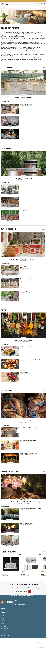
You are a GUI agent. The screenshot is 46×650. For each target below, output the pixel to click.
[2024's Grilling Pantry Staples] (23, 325)
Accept (22, 647)
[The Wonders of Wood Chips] (23, 405)
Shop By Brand (18, 605)
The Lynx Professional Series (26, 185)
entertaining (10, 450)
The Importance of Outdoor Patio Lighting (29, 453)
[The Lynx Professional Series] (10, 189)
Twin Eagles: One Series (25, 210)
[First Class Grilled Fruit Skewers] (10, 351)
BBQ (10, 356)
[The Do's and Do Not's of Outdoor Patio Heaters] (10, 514)
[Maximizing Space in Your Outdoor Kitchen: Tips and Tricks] (10, 270)
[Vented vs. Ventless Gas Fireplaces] (10, 540)
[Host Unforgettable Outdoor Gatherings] (10, 445)
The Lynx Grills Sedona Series (23, 178)
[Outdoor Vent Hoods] (10, 296)
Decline (36, 647)
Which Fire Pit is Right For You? (26, 523)
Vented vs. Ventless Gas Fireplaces (27, 536)
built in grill (10, 194)
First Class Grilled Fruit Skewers (27, 346)
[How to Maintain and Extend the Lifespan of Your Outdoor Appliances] (10, 432)
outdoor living (10, 519)
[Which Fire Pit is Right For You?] (10, 528)
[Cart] (41, 3)
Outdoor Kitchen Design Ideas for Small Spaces (23, 259)
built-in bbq (23, 337)
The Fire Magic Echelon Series (26, 198)
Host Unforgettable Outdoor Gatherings (28, 440)
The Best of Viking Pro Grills (26, 104)
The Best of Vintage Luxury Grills (23, 97)
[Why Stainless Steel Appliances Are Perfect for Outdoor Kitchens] (10, 283)
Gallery (2, 623)
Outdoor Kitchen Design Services (21, 602)
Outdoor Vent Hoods (24, 291)
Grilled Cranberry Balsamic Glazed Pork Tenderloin (31, 359)
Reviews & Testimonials (5, 612)
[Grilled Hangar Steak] (10, 377)
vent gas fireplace (10, 545)
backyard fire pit (23, 499)
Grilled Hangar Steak (24, 372)
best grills (23, 95)
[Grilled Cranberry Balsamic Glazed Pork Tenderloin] (10, 364)
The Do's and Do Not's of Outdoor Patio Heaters (30, 508)
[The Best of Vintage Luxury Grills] (23, 82)
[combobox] (23, 7)
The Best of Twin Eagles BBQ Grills (27, 117)
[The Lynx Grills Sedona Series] (23, 163)
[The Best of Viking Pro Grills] (10, 109)
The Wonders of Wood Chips (23, 421)
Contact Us (3, 615)
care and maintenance (9, 437)
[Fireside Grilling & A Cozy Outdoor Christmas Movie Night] (23, 486)
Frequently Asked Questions (6, 610)
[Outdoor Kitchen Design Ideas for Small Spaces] (23, 244)
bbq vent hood (23, 256)
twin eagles (9, 220)
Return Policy (3, 614)
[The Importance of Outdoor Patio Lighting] (10, 458)
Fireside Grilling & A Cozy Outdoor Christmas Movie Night (23, 502)
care (10, 288)
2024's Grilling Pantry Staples (23, 340)
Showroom (3, 622)
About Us (3, 620)
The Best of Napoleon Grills (26, 129)
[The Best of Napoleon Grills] (10, 134)
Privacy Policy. (20, 643)
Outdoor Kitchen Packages (20, 604)
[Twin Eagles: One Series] (10, 215)
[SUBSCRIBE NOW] (29, 591)
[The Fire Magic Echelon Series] (10, 202)
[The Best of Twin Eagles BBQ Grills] (10, 121)
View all (43, 67)
